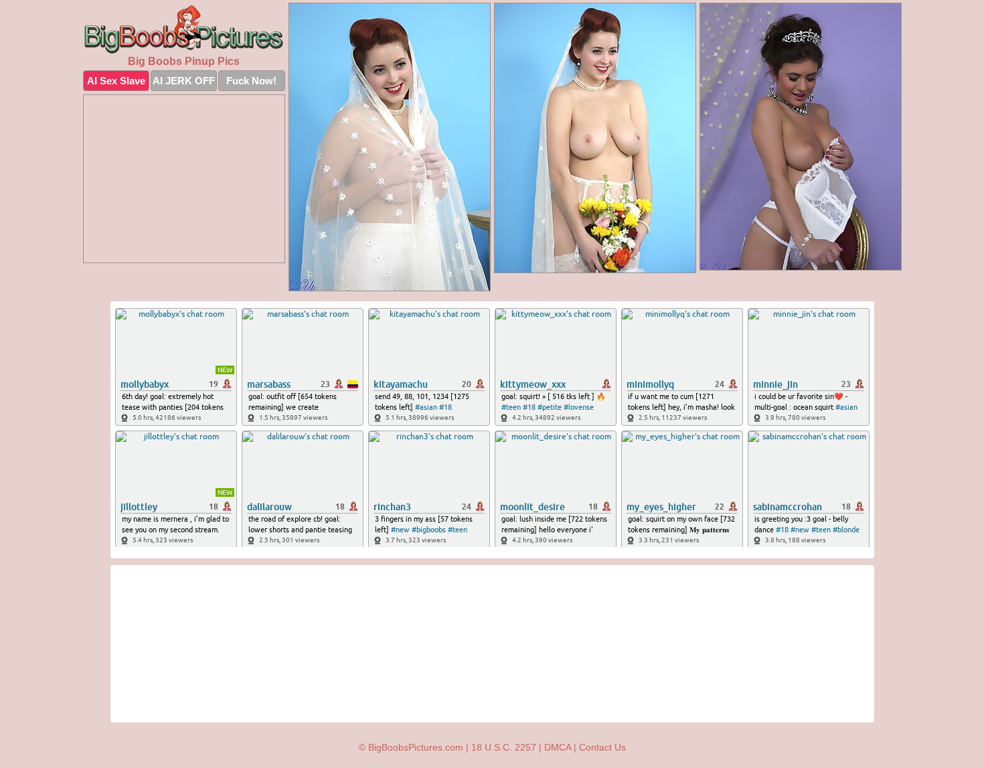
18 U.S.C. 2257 (503, 747)
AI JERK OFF (184, 80)
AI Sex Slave (116, 80)
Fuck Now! (251, 80)
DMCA (557, 747)
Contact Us (602, 747)
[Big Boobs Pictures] (184, 29)
